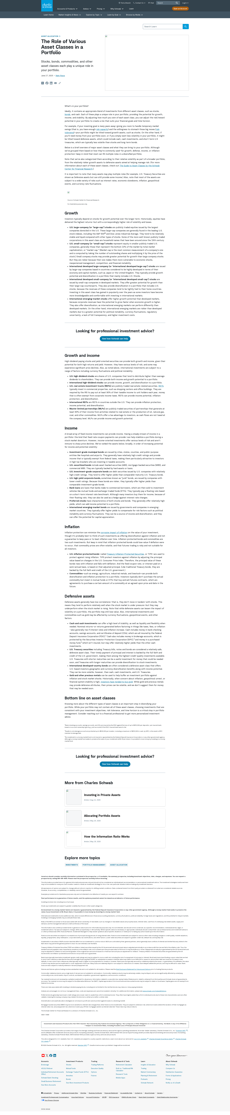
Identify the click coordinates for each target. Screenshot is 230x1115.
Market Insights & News (68, 15)
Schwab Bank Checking (49, 1078)
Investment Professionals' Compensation (55, 1097)
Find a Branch (126, 3)
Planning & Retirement (149, 1076)
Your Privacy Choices (52, 1100)
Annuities (69, 1076)
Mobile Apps (120, 1078)
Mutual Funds (71, 1068)
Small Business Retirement (51, 1081)
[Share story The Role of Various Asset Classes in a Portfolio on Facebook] (47, 83)
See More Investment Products (77, 1083)
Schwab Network (147, 1083)
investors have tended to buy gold (117, 682)
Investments (72, 865)
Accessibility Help (126, 1093)
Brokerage (45, 1065)
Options (94, 1072)
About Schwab (150, 1093)
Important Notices (77, 1097)
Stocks (68, 1065)
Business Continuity (95, 1093)
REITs (161, 386)
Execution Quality (97, 1068)
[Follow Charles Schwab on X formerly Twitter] (47, 1055)
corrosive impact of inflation (114, 532)
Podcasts (144, 1079)
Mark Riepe (60, 75)
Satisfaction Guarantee (174, 1072)
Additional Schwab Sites (70, 1093)
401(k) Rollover (47, 1068)
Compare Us (170, 1068)
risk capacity (102, 129)
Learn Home (49, 15)
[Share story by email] (55, 83)
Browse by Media (133, 15)
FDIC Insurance (114, 1097)
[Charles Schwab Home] (47, 5)
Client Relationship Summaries (167, 1097)
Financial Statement (111, 1093)
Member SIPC (82, 1045)
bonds (67, 114)
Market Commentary (148, 1072)
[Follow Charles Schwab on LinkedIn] (54, 1055)
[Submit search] (177, 3)
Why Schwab (170, 1065)
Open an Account (180, 9)
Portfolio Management (94, 865)
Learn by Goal (112, 15)
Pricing (168, 1079)
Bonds (68, 1079)
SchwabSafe (47, 1093)
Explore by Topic (93, 15)
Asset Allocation (49, 36)
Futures (94, 1076)
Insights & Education (148, 1065)
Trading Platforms (97, 1065)
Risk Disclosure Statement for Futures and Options (133, 969)
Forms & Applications (173, 1076)
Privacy (56, 1093)
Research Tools (121, 1074)
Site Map (83, 1093)
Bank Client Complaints (146, 1097)
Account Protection (93, 1097)
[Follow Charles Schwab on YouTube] (43, 1055)
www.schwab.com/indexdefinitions (154, 991)
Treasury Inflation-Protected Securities (125, 554)
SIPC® (104, 1097)
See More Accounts (48, 1085)
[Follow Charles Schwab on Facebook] (50, 1055)
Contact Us (138, 1093)
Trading (143, 1068)
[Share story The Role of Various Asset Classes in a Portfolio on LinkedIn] (51, 83)
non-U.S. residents (140, 1039)
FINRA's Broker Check (129, 1097)
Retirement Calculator (124, 1065)
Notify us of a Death (173, 1083)
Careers (159, 1093)
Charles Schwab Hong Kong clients (161, 1039)
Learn (131, 9)
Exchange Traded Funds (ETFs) (77, 1072)
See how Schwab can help (115, 338)
